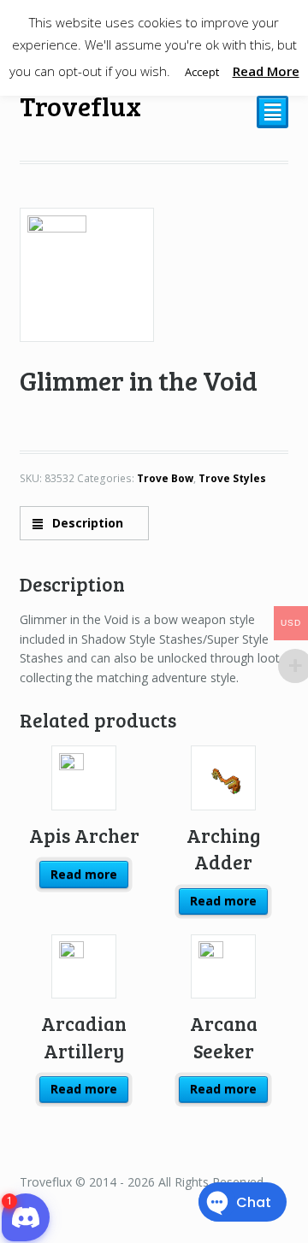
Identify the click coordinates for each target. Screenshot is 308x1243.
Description (86, 523)
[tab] (84, 522)
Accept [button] (202, 72)
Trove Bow (165, 478)
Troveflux (80, 105)
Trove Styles (232, 478)
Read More (266, 71)
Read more (83, 874)
